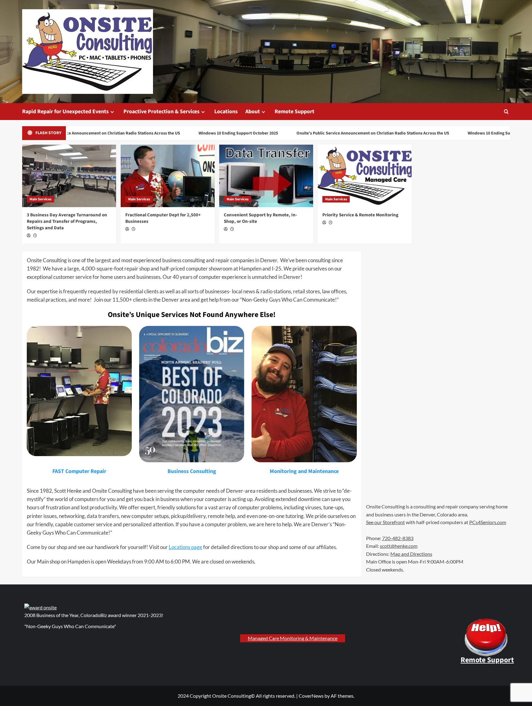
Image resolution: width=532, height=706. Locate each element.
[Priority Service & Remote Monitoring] (365, 176)
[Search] (506, 111)
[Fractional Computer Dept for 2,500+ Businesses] (168, 176)
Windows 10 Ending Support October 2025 (227, 133)
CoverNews (311, 696)
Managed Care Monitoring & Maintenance (292, 638)
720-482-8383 (397, 538)
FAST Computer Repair (79, 471)
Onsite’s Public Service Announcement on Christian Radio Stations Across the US (92, 133)
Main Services (40, 199)
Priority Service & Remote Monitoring (360, 215)
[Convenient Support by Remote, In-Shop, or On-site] (266, 176)
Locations (226, 111)
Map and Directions (411, 554)
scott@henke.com (398, 546)
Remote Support (294, 111)
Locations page (185, 547)
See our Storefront (385, 522)
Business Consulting (191, 471)
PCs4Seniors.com (487, 522)
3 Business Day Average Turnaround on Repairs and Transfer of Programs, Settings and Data (67, 221)
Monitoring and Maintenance (304, 471)
